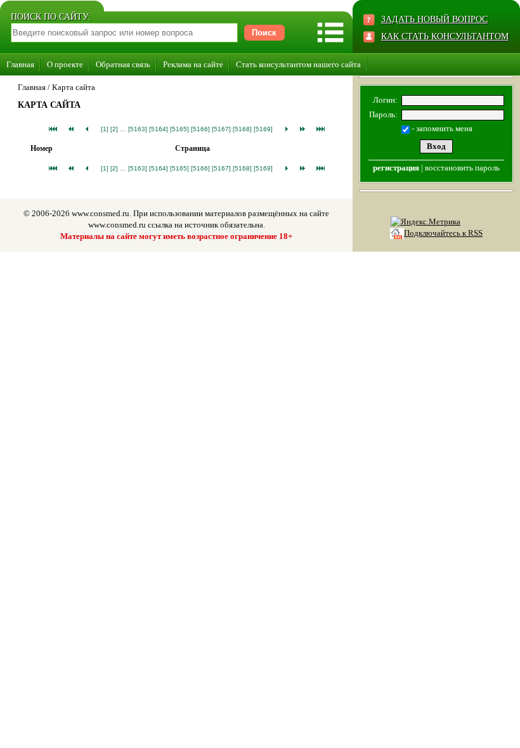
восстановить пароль (462, 167)
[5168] (242, 129)
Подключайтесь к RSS (443, 233)
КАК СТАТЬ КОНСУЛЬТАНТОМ (445, 36)
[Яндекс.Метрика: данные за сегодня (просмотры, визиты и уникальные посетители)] (425, 222)
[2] (114, 129)
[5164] (158, 129)
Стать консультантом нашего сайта (298, 64)
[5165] (179, 129)
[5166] (200, 129)
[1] (104, 129)
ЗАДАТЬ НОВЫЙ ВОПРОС (434, 19)
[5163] (137, 129)
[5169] (263, 129)
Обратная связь (123, 64)
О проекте (65, 64)
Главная (20, 64)
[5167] (221, 129)
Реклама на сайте (193, 64)
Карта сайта (73, 87)
